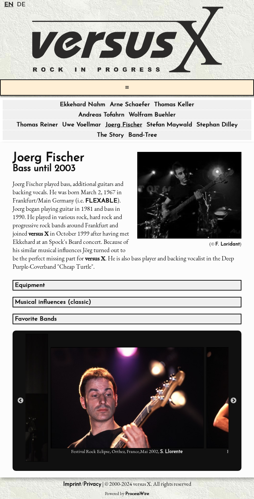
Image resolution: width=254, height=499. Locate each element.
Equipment (30, 285)
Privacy (92, 484)
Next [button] (233, 400)
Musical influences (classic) (53, 302)
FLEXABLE (101, 201)
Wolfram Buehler (152, 115)
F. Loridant (227, 244)
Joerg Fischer (124, 125)
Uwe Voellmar (81, 125)
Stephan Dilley (216, 125)
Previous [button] (20, 400)
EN (9, 5)
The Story (110, 135)
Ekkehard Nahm (82, 105)
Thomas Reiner (37, 125)
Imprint (72, 484)
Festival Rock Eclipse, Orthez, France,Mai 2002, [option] (127, 451)
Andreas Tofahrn (101, 115)
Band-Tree (142, 135)
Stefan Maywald (169, 125)
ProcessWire (137, 494)
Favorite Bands (36, 319)
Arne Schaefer (130, 105)
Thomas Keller (174, 105)
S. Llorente (171, 451)
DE (21, 5)
